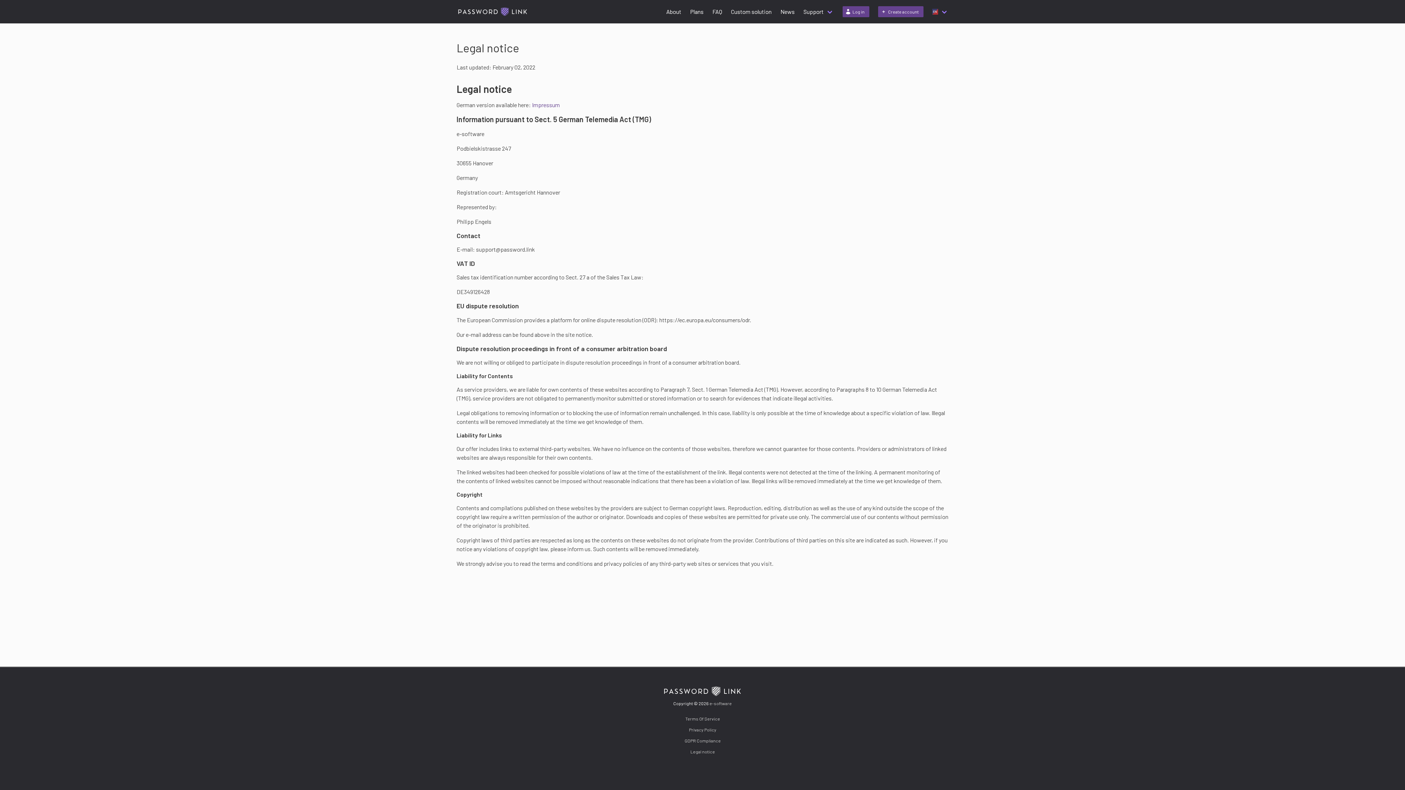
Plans (697, 11)
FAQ (717, 11)
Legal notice (702, 751)
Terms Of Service (702, 718)
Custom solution (751, 11)
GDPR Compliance (703, 740)
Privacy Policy (702, 729)
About (673, 11)
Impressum (546, 104)
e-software (720, 703)
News (787, 11)
